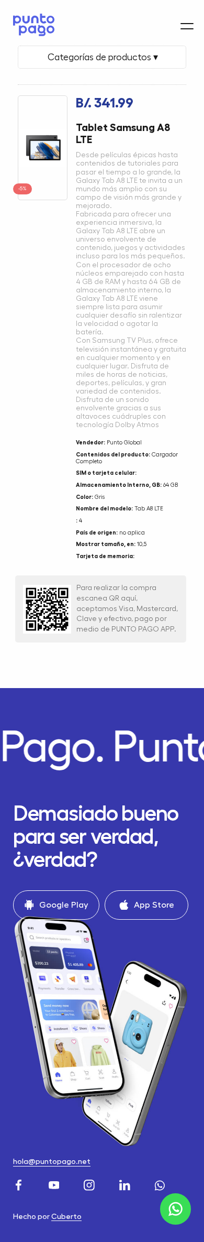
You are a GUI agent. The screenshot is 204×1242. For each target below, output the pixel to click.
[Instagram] (90, 1184)
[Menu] (187, 26)
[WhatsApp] (161, 1184)
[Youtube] (55, 1184)
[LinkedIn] (126, 1184)
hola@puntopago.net (51, 1161)
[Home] (31, 25)
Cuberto (66, 1217)
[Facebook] (20, 1184)
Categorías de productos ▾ (101, 57)
